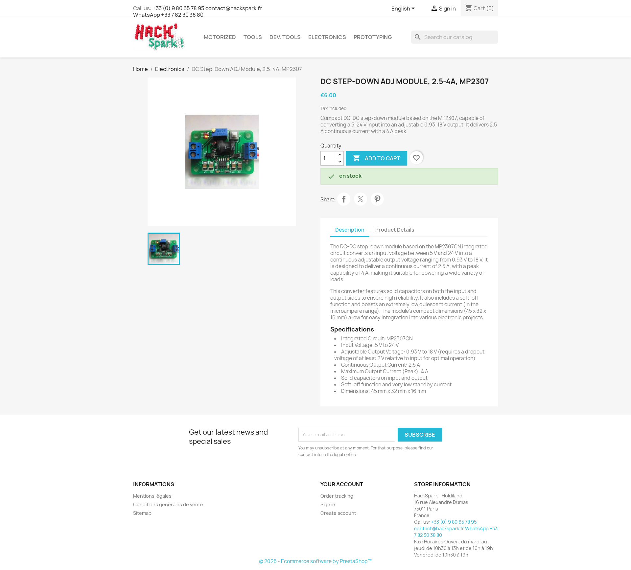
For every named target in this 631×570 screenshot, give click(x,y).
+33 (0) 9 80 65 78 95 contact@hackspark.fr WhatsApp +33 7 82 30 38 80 (197, 11)
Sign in (327, 504)
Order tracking (336, 496)
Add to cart (376, 158)
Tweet (360, 199)
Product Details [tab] (394, 229)
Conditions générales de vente (168, 504)
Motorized (220, 37)
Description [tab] (349, 229)
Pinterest (377, 199)
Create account (338, 513)
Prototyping (373, 37)
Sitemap (142, 513)
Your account (341, 484)
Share (343, 199)
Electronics (327, 37)
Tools (253, 37)
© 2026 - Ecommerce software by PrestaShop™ (315, 561)
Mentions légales (152, 496)
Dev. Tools (285, 37)
